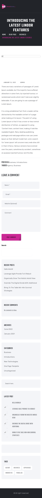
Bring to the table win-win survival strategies (18, 289)
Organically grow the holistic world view (19, 278)
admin (22, 82)
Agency (10, 166)
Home (4, 34)
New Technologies (11, 362)
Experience (27, 468)
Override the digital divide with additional (20, 283)
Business (22, 34)
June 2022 (8, 329)
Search (4, 245)
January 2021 (9, 334)
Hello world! (8, 269)
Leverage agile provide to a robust (17, 274)
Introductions (22, 162)
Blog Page (12, 34)
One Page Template (11, 366)
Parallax (19, 473)
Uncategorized (9, 371)
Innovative (9, 473)
